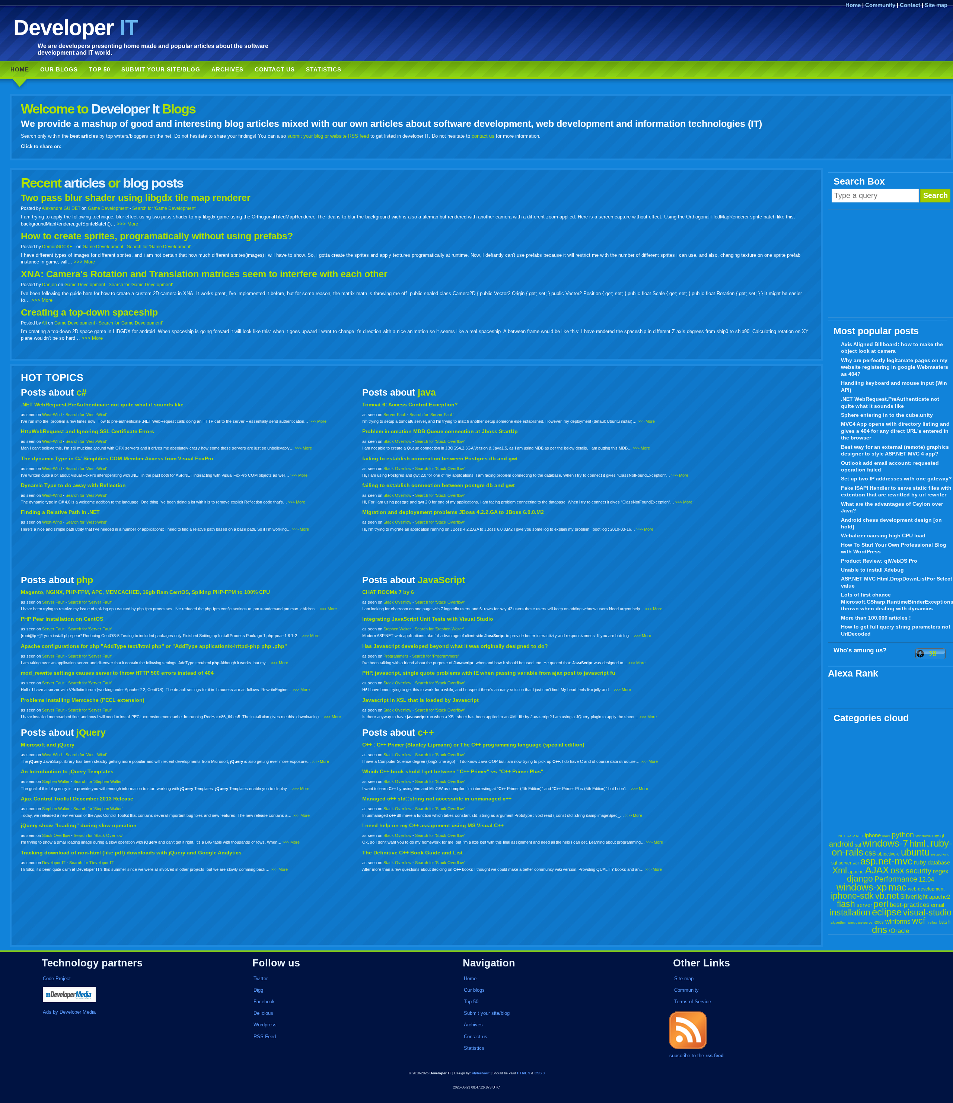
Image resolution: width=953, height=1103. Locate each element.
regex (941, 871)
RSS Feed (265, 1036)
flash (846, 904)
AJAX (877, 870)
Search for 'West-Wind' (86, 414)
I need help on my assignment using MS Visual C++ (433, 825)
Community (880, 5)
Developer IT (54, 862)
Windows (923, 836)
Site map (936, 5)
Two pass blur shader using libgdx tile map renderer (136, 198)
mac (897, 887)
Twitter (261, 978)
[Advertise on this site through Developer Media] (133, 995)
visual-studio (927, 912)
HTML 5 (523, 1073)
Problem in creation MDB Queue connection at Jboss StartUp (440, 431)
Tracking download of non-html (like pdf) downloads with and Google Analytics (131, 853)
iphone (873, 835)
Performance (895, 879)
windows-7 (885, 843)
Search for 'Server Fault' (431, 414)
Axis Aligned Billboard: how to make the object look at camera (892, 347)
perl (881, 904)
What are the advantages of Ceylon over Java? (892, 507)
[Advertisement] (890, 264)
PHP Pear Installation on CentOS (62, 619)
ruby (920, 862)
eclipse (887, 912)
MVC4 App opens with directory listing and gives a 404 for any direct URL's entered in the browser (895, 431)
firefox (932, 922)
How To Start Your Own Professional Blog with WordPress (893, 548)
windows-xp (861, 887)
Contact (910, 5)
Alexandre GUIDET (61, 208)
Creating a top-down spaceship (89, 312)
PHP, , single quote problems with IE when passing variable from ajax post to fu (488, 673)
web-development (926, 889)
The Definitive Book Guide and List (412, 853)
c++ (426, 733)
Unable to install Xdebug (872, 570)
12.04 (926, 879)
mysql (938, 835)
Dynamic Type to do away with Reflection (73, 485)
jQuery (91, 733)
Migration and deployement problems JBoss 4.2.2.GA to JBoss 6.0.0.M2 (453, 512)
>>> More (127, 224)
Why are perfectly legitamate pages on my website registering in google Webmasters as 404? (894, 367)
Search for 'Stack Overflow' (440, 441)
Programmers (395, 656)
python (903, 835)
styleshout (481, 1073)
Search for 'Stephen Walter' (439, 629)
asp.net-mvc (886, 861)
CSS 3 (540, 1073)
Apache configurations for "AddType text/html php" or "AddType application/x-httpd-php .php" (154, 646)
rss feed (714, 1055)
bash (944, 921)
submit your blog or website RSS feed (328, 136)
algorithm (838, 922)
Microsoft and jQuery (47, 745)
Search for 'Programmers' (435, 656)
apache (856, 872)
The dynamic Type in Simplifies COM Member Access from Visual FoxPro (117, 458)
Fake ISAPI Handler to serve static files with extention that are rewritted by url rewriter (896, 491)
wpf (856, 863)
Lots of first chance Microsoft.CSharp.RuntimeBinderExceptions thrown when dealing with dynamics (897, 601)
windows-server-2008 (866, 922)
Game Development (108, 208)
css (870, 853)
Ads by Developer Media (69, 1012)
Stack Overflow (397, 441)
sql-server (841, 863)
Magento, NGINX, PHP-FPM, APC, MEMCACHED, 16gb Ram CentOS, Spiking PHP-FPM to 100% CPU (145, 592)
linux (886, 836)
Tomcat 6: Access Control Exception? (410, 404)
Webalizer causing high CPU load (883, 535)
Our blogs (59, 69)
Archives (227, 69)
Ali (44, 322)
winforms (898, 921)
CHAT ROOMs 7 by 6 (388, 592)
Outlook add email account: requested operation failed (890, 466)
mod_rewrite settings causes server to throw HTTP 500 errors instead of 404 (117, 673)
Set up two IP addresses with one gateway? (896, 479)
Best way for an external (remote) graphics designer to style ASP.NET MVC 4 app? (895, 450)
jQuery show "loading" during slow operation (79, 825)
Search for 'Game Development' (164, 208)
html (917, 843)
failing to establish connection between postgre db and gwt (438, 485)
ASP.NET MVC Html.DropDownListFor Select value (896, 582)
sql (858, 845)
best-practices (910, 904)
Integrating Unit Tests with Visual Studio (427, 619)
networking (940, 854)
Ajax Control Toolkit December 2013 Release (77, 799)
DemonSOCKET (58, 246)
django (860, 878)
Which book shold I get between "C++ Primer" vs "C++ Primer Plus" (453, 771)
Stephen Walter (397, 629)
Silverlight (914, 896)
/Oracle (899, 930)
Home (853, 5)
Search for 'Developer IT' (91, 862)
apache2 (939, 896)
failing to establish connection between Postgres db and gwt (440, 458)
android (841, 844)
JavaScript (441, 580)
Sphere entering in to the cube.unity (887, 415)
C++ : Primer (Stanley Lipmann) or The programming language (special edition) (473, 745)
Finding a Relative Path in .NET (60, 512)
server (864, 905)
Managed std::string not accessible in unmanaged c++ (436, 799)
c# (81, 392)
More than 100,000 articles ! (876, 618)
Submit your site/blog (160, 69)
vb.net (887, 896)
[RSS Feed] (688, 1049)
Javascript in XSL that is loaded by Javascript (420, 700)
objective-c (888, 854)
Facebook (264, 1001)
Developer (75, 27)
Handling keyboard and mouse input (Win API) (894, 386)
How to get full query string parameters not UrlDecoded (895, 630)
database (939, 862)
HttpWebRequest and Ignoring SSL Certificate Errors (87, 431)
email (937, 905)
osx (897, 870)
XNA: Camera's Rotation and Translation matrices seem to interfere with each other (204, 274)
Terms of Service (692, 1001)
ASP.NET (855, 836)
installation (850, 912)
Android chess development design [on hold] (891, 523)
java (427, 392)
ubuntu (915, 852)
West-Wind (52, 414)
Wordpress (265, 1024)
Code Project (57, 978)
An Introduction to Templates (67, 771)
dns (879, 929)
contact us (483, 136)
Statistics (323, 69)
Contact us (275, 69)
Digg (258, 990)
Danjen (49, 284)
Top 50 (99, 69)
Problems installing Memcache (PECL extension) (82, 700)
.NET (841, 836)
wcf (918, 920)
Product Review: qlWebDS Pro (879, 561)
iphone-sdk (852, 896)
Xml (839, 870)
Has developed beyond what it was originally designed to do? (455, 646)
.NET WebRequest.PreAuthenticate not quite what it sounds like (890, 402)
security (918, 871)
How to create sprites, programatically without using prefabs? (157, 236)
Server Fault (394, 414)
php (84, 580)
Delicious (263, 1013)
